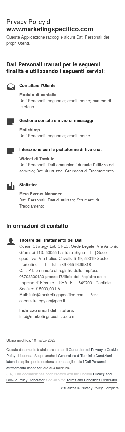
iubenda (12, 361)
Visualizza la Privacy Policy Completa (90, 388)
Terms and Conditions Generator (91, 379)
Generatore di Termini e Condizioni (85, 355)
